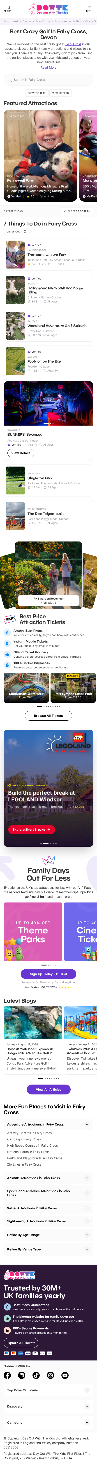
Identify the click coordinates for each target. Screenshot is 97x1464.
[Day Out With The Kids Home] (48, 9)
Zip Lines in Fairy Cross (24, 1164)
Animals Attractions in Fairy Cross (33, 1178)
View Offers (60, 93)
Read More (48, 67)
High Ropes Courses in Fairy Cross (32, 1145)
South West (11, 21)
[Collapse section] (87, 1124)
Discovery (15, 1406)
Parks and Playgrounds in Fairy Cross (34, 1158)
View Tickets (37, 93)
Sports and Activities (68, 21)
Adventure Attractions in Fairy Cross (35, 1124)
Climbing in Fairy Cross (24, 1139)
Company (14, 1422)
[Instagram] (50, 1376)
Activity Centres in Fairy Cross (29, 1133)
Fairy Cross (42, 21)
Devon (27, 21)
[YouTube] (65, 1376)
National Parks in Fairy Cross (28, 1152)
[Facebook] (7, 1376)
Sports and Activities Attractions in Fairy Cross (38, 1193)
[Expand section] (87, 1178)
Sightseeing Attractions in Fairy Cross (36, 1221)
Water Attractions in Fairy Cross (32, 1208)
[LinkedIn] (21, 1376)
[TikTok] (36, 1376)
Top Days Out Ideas (22, 1390)
